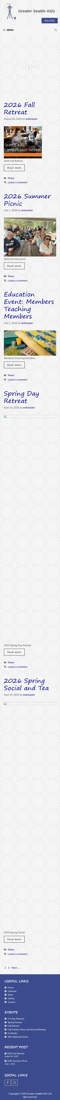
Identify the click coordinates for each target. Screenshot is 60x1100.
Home (11, 987)
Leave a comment (17, 182)
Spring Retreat (15, 1022)
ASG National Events (18, 1037)
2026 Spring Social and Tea (26, 684)
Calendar (12, 991)
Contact (11, 1002)
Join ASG (49, 20)
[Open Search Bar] (56, 30)
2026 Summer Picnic (27, 200)
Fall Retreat (13, 1026)
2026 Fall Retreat (19, 108)
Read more (14, 168)
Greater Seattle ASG (36, 11)
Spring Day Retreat (21, 397)
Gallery (11, 998)
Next (16, 967)
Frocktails (12, 1033)
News (11, 178)
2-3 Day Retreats (16, 1018)
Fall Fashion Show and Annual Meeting (27, 1029)
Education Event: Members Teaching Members (29, 305)
